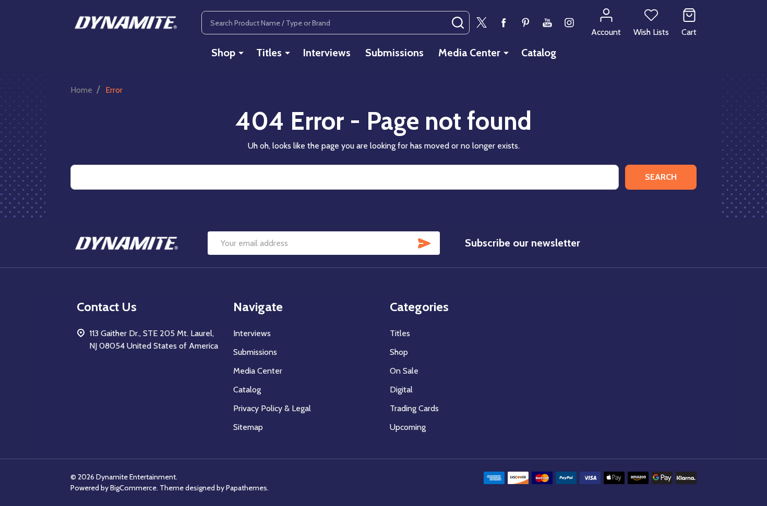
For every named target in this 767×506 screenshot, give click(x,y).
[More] (241, 52)
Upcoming (408, 427)
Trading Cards (414, 408)
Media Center (469, 52)
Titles (269, 52)
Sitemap (248, 427)
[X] (481, 22)
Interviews (327, 52)
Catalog (538, 52)
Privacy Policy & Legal (272, 408)
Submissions (394, 52)
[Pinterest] (525, 22)
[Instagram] (569, 22)
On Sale (404, 371)
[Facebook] (503, 22)
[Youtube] (547, 22)
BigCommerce (133, 487)
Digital (401, 389)
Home (81, 90)
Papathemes (246, 487)
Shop (223, 52)
